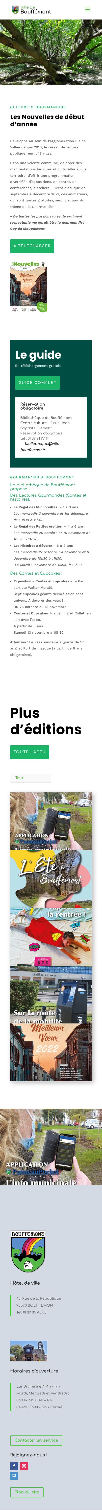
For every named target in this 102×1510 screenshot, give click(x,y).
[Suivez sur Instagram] (24, 1466)
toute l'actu (30, 752)
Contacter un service (36, 1440)
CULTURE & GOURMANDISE (38, 107)
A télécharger (32, 246)
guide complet (37, 383)
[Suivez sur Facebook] (14, 1466)
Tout (19, 778)
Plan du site (27, 1492)
